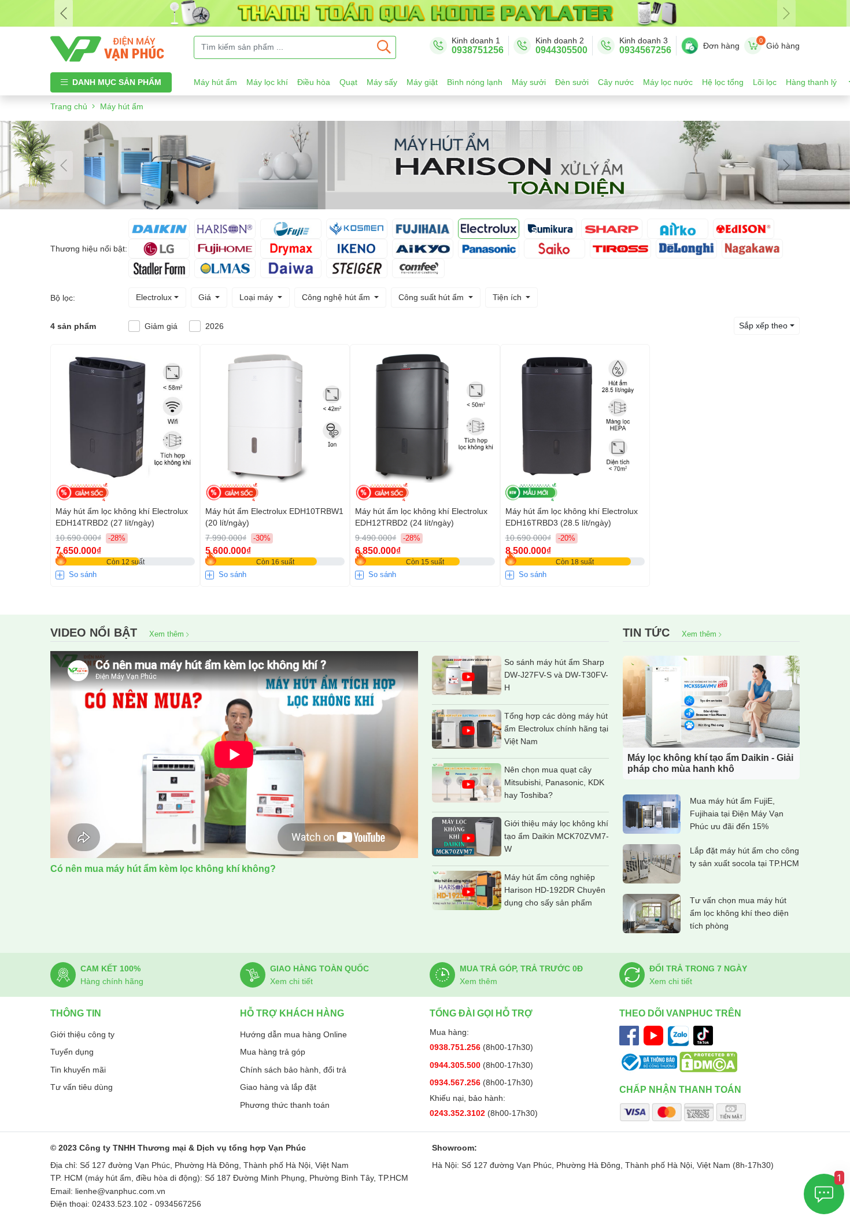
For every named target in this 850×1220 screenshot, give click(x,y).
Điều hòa (313, 82)
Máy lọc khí (267, 82)
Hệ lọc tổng (723, 82)
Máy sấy (382, 82)
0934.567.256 (456, 1082)
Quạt (348, 82)
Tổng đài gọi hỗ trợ (481, 1013)
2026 (214, 326)
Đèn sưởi (572, 82)
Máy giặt (422, 82)
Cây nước (616, 82)
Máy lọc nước (668, 82)
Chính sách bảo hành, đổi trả (293, 1069)
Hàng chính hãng (111, 981)
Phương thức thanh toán (285, 1105)
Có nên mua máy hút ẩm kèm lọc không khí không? (163, 869)
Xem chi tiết (291, 981)
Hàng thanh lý (811, 82)
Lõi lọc (765, 82)
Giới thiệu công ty (82, 1034)
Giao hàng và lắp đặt (278, 1087)
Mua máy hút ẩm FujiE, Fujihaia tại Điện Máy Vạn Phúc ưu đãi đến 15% (737, 813)
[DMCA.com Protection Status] (708, 1061)
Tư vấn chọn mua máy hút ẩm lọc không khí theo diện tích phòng (739, 913)
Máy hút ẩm (215, 82)
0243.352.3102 (458, 1113)
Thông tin (75, 1013)
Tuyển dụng (72, 1051)
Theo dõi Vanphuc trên (680, 1013)
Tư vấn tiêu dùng (81, 1087)
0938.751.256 (456, 1047)
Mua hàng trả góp (272, 1051)
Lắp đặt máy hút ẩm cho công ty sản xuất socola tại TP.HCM (744, 857)
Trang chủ (68, 106)
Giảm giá (161, 326)
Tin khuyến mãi (78, 1069)
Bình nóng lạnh (474, 82)
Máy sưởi (529, 82)
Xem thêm (167, 634)
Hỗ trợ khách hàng (292, 1013)
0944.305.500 (456, 1065)
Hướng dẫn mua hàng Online (293, 1034)
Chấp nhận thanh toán (680, 1090)
